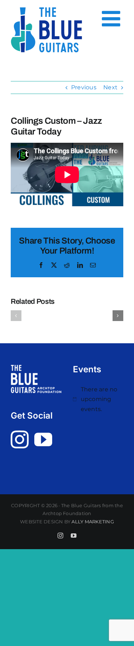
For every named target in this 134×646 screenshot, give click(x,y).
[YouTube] (43, 439)
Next (110, 87)
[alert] (98, 399)
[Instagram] (20, 439)
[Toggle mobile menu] (112, 18)
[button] (16, 315)
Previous (83, 87)
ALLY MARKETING (92, 521)
